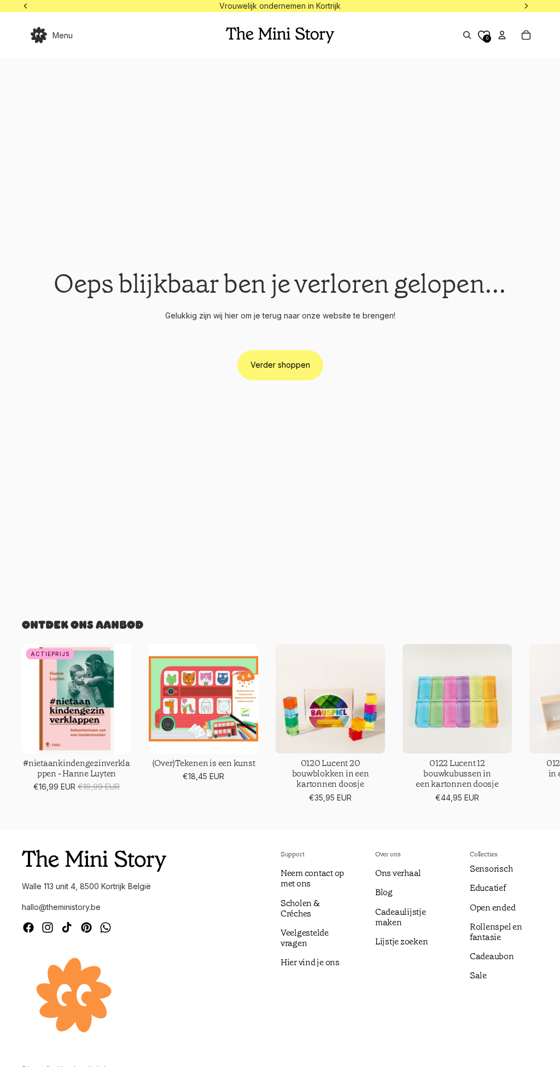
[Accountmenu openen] (502, 35)
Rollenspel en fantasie (496, 932)
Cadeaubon (492, 956)
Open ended (493, 907)
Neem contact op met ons (312, 878)
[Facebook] (28, 927)
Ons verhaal (398, 873)
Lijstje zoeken (401, 941)
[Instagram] (47, 927)
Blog (384, 892)
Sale (478, 975)
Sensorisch (491, 868)
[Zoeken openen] (467, 35)
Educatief (488, 888)
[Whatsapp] (105, 927)
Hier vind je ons (310, 962)
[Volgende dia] (525, 724)
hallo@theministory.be (61, 907)
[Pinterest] (86, 927)
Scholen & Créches (300, 908)
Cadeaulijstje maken (400, 917)
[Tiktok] (66, 927)
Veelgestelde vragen (305, 938)
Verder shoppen (280, 364)
